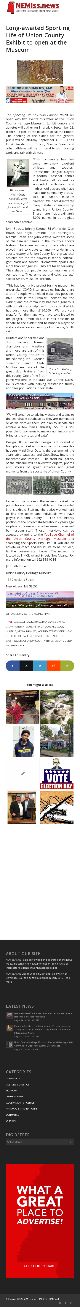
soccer (11, 636)
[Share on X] (26, 665)
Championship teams (19, 626)
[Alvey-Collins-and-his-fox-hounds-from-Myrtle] (40, 72)
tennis (54, 636)
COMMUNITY (13, 1078)
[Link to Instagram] (71, 1303)
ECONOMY (11, 1090)
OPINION (11, 1120)
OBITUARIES (12, 1114)
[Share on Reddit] (53, 665)
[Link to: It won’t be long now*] (22, 774)
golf (60, 626)
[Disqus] (40, 882)
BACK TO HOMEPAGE (49, 1298)
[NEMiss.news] (33, 7)
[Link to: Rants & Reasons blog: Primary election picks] (56, 774)
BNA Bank (48, 621)
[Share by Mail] (67, 665)
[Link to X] (60, 1303)
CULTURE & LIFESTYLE (17, 1084)
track (50, 640)
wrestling (17, 645)
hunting (11, 631)
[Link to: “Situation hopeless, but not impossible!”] (56, 807)
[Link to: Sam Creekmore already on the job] (22, 807)
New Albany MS (26, 631)
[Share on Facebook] (13, 665)
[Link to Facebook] (65, 1303)
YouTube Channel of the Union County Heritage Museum (40, 536)
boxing (59, 621)
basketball (34, 621)
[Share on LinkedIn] (40, 665)
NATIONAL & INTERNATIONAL (21, 1108)
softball (22, 636)
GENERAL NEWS (14, 1096)
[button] (19, 486)
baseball (19, 621)
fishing (37, 626)
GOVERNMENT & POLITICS (20, 1102)
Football (50, 626)
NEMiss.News (42, 613)
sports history (39, 636)
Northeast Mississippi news (55, 631)
